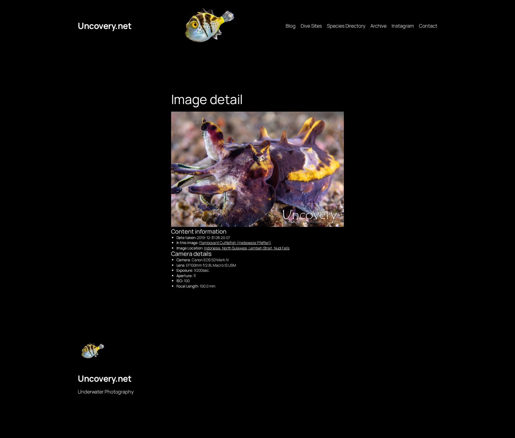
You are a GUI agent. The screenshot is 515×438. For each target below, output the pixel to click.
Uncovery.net (104, 26)
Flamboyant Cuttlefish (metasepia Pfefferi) (235, 242)
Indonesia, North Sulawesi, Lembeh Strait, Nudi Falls (246, 248)
